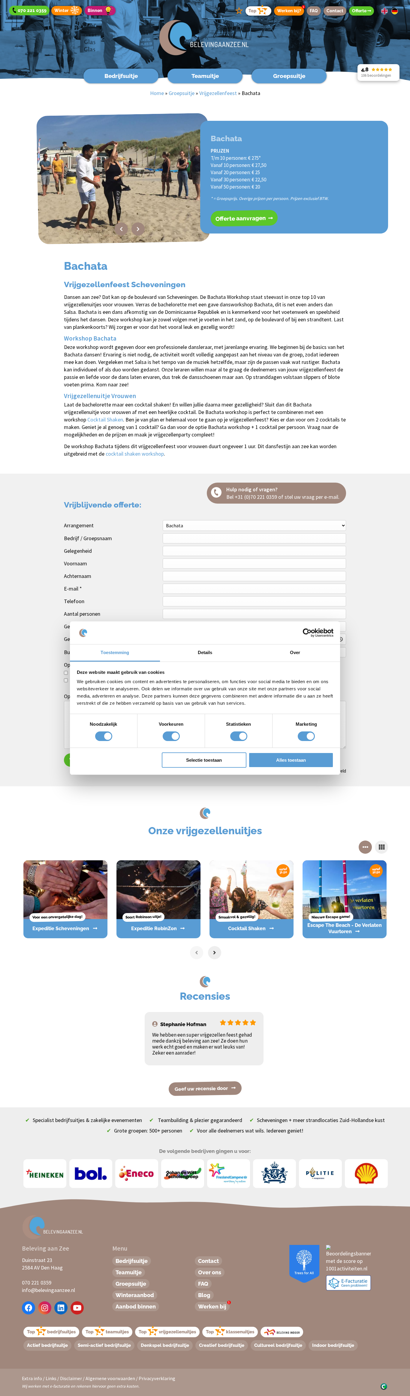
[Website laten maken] (383, 1386)
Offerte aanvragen (241, 218)
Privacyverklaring (157, 1378)
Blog (204, 1295)
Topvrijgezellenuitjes (167, 1332)
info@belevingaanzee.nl (48, 1290)
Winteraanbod (135, 1295)
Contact (335, 10)
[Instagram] (44, 1308)
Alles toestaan (291, 760)
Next (138, 229)
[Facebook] (28, 1308)
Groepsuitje (289, 76)
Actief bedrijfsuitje (47, 1345)
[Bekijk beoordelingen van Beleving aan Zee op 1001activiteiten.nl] (348, 1258)
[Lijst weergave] (381, 847)
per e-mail (327, 496)
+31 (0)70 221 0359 (256, 496)
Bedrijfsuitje (121, 76)
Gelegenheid (78, 550)
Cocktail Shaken (105, 419)
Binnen (95, 10)
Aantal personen (82, 613)
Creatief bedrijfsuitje (221, 1345)
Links (51, 1378)
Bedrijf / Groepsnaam (88, 538)
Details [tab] (205, 652)
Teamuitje (205, 76)
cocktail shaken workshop (135, 453)
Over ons (209, 1272)
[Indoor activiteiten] (282, 1332)
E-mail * (73, 588)
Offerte (359, 10)
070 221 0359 (36, 1282)
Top (252, 10)
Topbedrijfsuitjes (51, 1332)
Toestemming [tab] (115, 652)
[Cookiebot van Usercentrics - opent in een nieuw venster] (307, 632)
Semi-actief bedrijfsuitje (104, 1345)
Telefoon (74, 601)
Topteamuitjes (107, 1332)
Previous (121, 229)
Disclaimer (71, 1378)
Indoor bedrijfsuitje (333, 1345)
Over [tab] (295, 652)
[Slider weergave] (365, 847)
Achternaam (77, 576)
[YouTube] (77, 1308)
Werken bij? (290, 9)
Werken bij (214, 1306)
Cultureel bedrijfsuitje (278, 1345)
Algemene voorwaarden (110, 1378)
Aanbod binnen (136, 1306)
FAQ (314, 10)
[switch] (165, 736)
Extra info (32, 1378)
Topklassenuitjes (230, 1332)
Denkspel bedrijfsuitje (165, 1345)
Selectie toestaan (204, 760)
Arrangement (79, 525)
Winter (61, 10)
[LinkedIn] (61, 1308)
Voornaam (75, 563)
